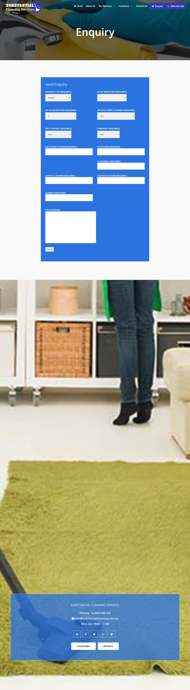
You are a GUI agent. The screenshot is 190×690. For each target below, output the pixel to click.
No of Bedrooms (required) (112, 91)
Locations (124, 5)
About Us (90, 5)
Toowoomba (83, 646)
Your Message (52, 210)
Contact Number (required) (60, 175)
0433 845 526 (177, 6)
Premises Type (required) (58, 91)
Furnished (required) (108, 128)
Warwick (108, 646)
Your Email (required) (108, 161)
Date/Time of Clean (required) (61, 146)
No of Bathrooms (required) (60, 110)
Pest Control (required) (58, 128)
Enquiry (159, 6)
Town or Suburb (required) (112, 175)
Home (80, 5)
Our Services (105, 5)
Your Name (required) (108, 146)
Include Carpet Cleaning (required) (116, 110)
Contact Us (141, 5)
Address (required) (55, 193)
